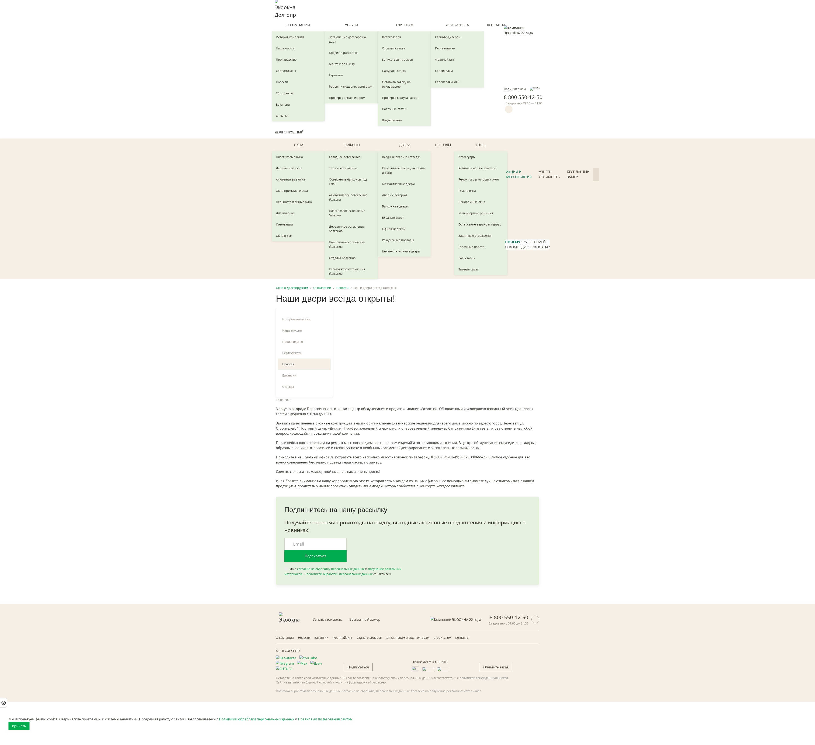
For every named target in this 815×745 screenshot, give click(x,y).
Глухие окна (467, 191)
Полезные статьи (394, 109)
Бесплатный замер (578, 174)
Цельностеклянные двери (401, 251)
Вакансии (283, 104)
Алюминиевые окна (290, 179)
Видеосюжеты (392, 120)
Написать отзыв (394, 71)
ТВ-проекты (284, 93)
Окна (298, 145)
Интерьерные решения (475, 213)
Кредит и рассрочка (343, 53)
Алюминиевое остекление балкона (348, 197)
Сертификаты (286, 71)
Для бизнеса (457, 25)
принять (19, 726)
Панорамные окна (471, 202)
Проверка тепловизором (347, 98)
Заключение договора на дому (347, 39)
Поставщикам (445, 48)
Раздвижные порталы (398, 240)
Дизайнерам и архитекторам (407, 638)
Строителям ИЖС (447, 82)
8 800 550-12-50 (523, 97)
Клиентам (404, 25)
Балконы (351, 145)
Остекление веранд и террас (479, 224)
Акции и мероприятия (519, 174)
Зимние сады (468, 269)
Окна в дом (284, 236)
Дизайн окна (285, 213)
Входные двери (393, 218)
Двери (404, 145)
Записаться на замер (397, 59)
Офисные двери (394, 229)
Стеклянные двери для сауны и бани (403, 170)
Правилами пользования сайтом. (325, 719)
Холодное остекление (344, 157)
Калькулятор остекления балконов (347, 271)
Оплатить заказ (393, 48)
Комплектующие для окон (477, 168)
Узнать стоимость (549, 174)
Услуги (351, 25)
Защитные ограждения (475, 236)
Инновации (284, 224)
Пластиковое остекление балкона (347, 213)
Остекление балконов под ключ (348, 181)
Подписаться (315, 556)
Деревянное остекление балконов (347, 228)
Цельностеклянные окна (294, 202)
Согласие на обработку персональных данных (375, 691)
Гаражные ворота (471, 247)
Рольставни (466, 258)
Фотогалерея (391, 37)
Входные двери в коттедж (401, 157)
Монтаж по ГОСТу (342, 64)
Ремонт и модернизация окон (350, 86)
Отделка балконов (342, 258)
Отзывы (282, 116)
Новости (282, 82)
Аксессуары (466, 157)
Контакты (496, 25)
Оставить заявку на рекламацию (396, 84)
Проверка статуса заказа (400, 98)
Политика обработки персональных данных (308, 691)
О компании (298, 25)
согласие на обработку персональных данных (330, 569)
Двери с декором (394, 195)
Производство (286, 59)
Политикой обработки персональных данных (256, 719)
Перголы (443, 145)
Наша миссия (285, 48)
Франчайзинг (445, 59)
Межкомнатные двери (398, 184)
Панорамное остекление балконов (347, 244)
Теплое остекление (343, 168)
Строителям (444, 71)
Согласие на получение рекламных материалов (446, 691)
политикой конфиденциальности (483, 678)
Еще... (481, 145)
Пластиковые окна (289, 157)
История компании (290, 37)
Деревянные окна (289, 168)
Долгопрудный (289, 132)
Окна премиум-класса (292, 191)
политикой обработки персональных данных (339, 574)
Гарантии (336, 75)
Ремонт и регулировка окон (478, 179)
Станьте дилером (448, 37)
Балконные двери (395, 206)
